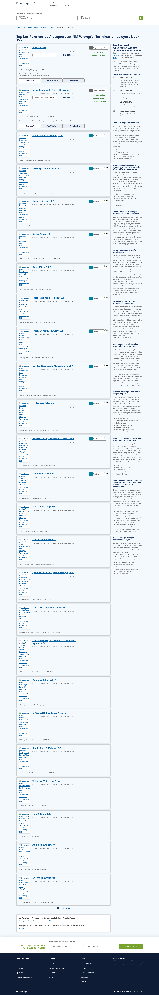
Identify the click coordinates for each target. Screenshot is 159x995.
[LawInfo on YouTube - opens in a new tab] (132, 962)
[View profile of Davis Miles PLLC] (24, 276)
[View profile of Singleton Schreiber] (24, 484)
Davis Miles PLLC (41, 267)
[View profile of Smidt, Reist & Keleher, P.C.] (24, 758)
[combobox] (46, 18)
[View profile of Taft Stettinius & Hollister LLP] (24, 308)
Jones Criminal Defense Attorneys (50, 89)
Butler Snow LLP (41, 234)
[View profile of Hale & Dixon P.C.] (24, 823)
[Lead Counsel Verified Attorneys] (116, 55)
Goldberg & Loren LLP (44, 680)
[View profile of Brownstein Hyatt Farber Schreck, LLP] (24, 450)
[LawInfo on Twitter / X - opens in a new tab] (124, 962)
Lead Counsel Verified (68, 4)
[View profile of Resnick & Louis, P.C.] (24, 211)
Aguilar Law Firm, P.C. (44, 844)
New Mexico (51, 27)
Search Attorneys (131, 946)
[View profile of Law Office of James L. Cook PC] (24, 618)
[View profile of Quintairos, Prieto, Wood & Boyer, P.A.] (24, 584)
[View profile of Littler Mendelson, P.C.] (24, 414)
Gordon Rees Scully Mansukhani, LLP (52, 365)
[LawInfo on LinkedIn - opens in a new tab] (140, 962)
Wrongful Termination (40, 27)
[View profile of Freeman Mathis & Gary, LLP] (24, 342)
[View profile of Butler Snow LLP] (24, 244)
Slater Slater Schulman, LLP (47, 135)
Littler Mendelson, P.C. (44, 403)
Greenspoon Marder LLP (45, 168)
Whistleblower (62, 921)
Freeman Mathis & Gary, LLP (48, 330)
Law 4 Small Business (44, 539)
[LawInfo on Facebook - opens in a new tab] (115, 962)
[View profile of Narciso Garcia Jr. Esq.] (24, 517)
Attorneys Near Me (41, 4)
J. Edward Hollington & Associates (50, 712)
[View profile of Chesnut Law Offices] (24, 888)
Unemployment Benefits (47, 921)
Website (52, 80)
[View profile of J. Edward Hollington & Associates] (24, 724)
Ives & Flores (39, 47)
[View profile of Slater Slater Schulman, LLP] (24, 145)
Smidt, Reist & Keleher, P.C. (46, 748)
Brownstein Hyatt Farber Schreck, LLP (53, 438)
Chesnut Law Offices (43, 877)
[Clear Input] (75, 18)
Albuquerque (23, 929)
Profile (75, 80)
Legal (83, 958)
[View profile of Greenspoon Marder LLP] (24, 178)
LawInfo (52, 958)
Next (67, 908)
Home (18, 27)
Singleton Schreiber (43, 473)
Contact (30, 80)
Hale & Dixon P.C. (41, 813)
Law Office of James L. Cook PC (49, 607)
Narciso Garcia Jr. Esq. (44, 506)
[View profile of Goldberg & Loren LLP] (24, 690)
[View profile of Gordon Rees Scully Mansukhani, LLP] (24, 378)
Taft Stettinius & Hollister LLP (48, 297)
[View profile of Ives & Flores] (24, 56)
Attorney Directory (27, 27)
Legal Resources (53, 4)
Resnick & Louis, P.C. (43, 201)
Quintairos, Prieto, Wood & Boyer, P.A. (53, 572)
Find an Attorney (22, 958)
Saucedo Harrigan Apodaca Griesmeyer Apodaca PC (54, 642)
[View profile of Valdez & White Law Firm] (24, 791)
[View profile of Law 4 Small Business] (24, 549)
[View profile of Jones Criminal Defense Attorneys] (24, 101)
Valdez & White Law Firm (46, 781)
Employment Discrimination (28, 921)
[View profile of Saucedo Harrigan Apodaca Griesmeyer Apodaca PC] (24, 654)
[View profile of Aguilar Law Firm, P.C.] (24, 855)
